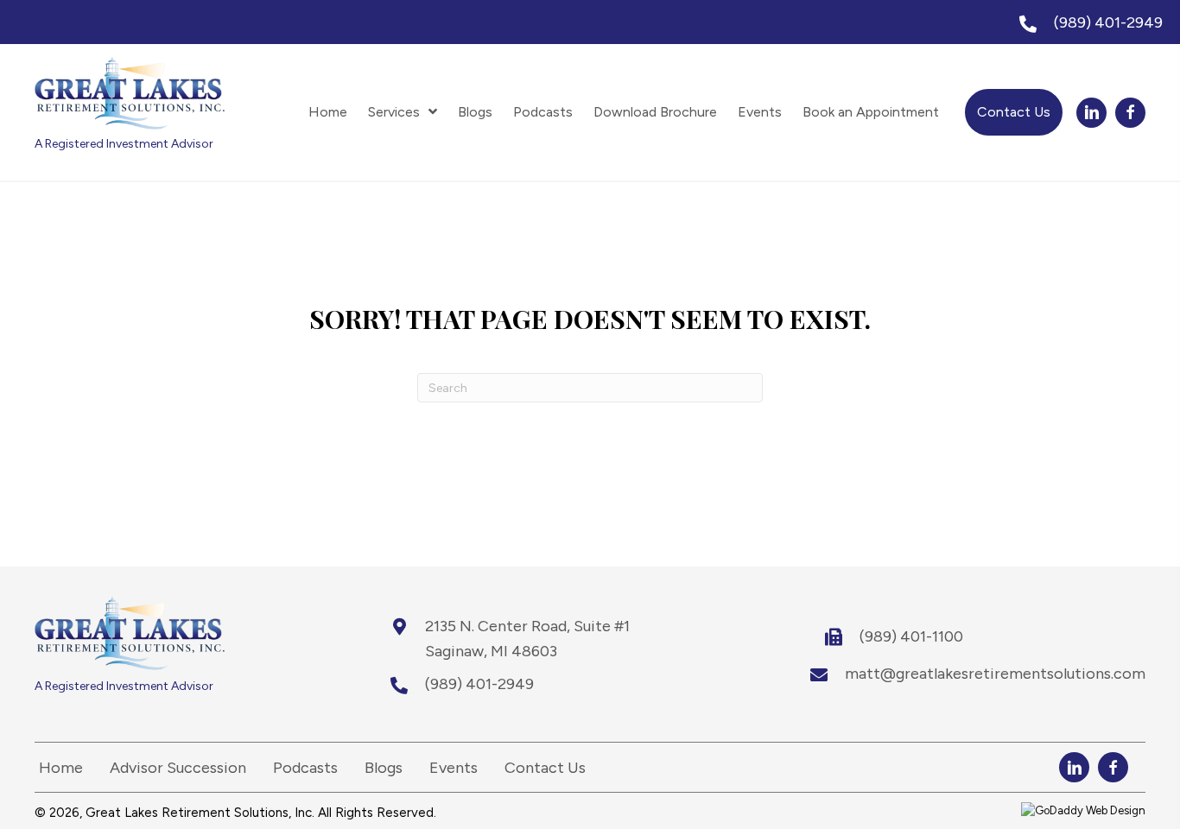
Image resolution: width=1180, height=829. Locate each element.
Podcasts (305, 768)
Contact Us (545, 768)
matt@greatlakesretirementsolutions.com (995, 673)
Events (453, 768)
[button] (1091, 113)
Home (61, 768)
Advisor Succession (178, 768)
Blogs (384, 768)
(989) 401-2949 (1108, 22)
